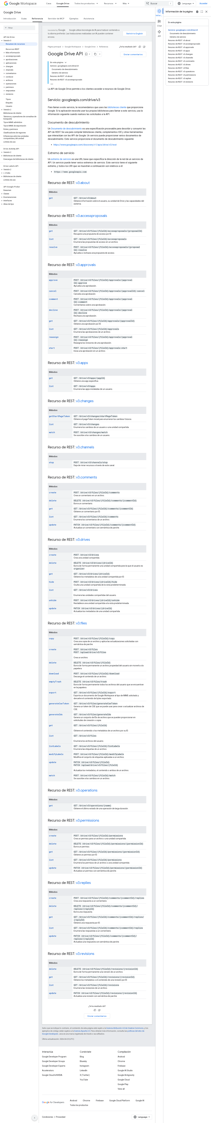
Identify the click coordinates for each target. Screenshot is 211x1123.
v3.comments (86, 477)
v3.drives (83, 539)
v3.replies (83, 883)
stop (51, 462)
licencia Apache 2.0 (82, 1031)
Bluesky (83, 1061)
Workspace (28, 3)
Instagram (84, 1066)
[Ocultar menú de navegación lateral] (34, 1118)
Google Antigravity (126, 1075)
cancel (52, 291)
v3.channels (85, 447)
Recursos (108, 3)
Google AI (140, 1100)
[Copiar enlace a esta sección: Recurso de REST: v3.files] (90, 623)
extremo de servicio (61, 159)
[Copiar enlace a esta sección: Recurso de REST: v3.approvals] (98, 265)
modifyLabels (56, 754)
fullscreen (202, 11)
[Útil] (140, 47)
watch (52, 432)
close (206, 11)
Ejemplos (73, 18)
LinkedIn (83, 1070)
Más (125, 3)
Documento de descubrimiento (66, 128)
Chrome (121, 1061)
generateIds (55, 714)
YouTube (84, 1080)
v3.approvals (86, 265)
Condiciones (47, 1117)
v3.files (81, 623)
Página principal (54, 47)
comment (53, 299)
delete (52, 500)
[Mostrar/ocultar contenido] (65, 62)
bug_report (197, 11)
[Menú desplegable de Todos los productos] (98, 3)
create (52, 492)
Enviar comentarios (133, 54)
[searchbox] (19, 27)
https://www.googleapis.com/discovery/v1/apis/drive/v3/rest (85, 144)
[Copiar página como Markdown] (95, 54)
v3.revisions (85, 954)
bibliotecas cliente (117, 107)
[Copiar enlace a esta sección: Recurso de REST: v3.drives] (93, 540)
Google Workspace (73, 47)
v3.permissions (87, 820)
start (52, 348)
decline (53, 310)
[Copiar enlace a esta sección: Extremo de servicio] (77, 153)
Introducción (9, 18)
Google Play (123, 1084)
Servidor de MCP (56, 18)
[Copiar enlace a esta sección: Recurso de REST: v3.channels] (97, 447)
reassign (54, 337)
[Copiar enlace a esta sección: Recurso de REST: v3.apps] (91, 363)
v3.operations (86, 790)
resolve (53, 247)
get (51, 198)
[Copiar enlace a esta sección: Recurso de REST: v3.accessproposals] (110, 216)
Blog (82, 1056)
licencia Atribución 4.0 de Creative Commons (125, 1028)
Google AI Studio (125, 1070)
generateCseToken (59, 703)
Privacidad (60, 1117)
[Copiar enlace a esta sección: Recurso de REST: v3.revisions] (97, 954)
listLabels (55, 746)
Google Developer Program (54, 1056)
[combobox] (159, 3)
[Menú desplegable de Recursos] (116, 3)
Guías (24, 18)
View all (121, 1089)
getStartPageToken (59, 416)
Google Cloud (124, 1080)
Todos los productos (84, 3)
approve (53, 280)
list (51, 239)
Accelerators (48, 1070)
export (52, 692)
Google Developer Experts (53, 1066)
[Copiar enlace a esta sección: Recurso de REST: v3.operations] (100, 790)
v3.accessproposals (91, 216)
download (54, 673)
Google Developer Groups (53, 1061)
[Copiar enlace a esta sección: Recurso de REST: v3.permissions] (102, 820)
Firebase (121, 1066)
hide (51, 581)
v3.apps (82, 363)
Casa (48, 3)
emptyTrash (55, 681)
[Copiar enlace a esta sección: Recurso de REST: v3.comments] (100, 477)
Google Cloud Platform (119, 1100)
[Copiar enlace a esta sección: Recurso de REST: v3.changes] (96, 401)
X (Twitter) (85, 1075)
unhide (52, 600)
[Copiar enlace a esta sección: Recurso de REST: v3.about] (92, 183)
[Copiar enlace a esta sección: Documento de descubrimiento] (92, 123)
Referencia (37, 18)
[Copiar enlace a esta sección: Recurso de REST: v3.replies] (94, 883)
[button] (18, 40)
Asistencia (89, 18)
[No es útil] (144, 47)
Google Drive (62, 3)
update (52, 524)
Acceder (204, 3)
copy (51, 638)
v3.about (83, 183)
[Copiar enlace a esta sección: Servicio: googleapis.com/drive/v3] (103, 100)
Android (121, 1056)
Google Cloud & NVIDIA (52, 1075)
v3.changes (85, 401)
